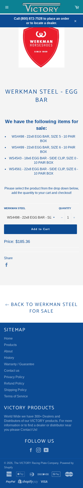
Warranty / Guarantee (19, 364)
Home (8, 338)
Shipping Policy (15, 390)
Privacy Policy (14, 377)
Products (10, 345)
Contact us (11, 370)
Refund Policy (14, 383)
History (9, 357)
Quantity (65, 208)
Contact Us (28, 429)
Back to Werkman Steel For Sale (43, 308)
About (8, 351)
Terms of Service (16, 396)
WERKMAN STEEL (14, 208)
